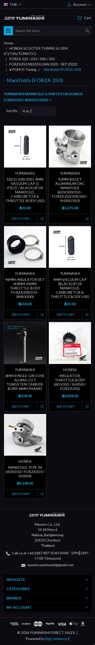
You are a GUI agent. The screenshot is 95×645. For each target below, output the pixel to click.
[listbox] (37, 111)
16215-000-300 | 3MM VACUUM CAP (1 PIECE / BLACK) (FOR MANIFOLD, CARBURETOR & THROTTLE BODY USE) (25, 190)
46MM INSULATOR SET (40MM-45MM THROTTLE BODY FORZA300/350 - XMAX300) (25, 288)
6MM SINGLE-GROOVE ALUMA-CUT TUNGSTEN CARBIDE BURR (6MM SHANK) (25, 382)
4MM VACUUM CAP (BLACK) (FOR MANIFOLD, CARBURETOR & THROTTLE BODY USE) (70, 288)
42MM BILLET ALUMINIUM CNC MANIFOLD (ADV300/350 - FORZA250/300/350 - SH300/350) (70, 190)
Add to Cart (21, 218)
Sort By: (12, 111)
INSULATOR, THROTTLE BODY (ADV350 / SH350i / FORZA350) (70, 382)
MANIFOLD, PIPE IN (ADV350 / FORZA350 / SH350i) (25, 471)
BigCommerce (56, 638)
